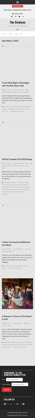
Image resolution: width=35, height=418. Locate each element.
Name (4, 379)
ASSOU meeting (18, 185)
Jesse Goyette (19, 90)
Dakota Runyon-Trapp (21, 163)
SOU (17, 109)
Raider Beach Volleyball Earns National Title (17, 10)
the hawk (12, 192)
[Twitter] (12, 16)
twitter (4, 268)
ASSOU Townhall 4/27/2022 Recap (17, 159)
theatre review (6, 347)
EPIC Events (25, 106)
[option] (17, 10)
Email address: (7, 384)
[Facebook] (23, 16)
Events (19, 92)
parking (27, 187)
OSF (21, 344)
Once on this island (26, 342)
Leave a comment (17, 111)
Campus (10, 92)
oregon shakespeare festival (10, 344)
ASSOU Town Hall (13, 187)
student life (5, 192)
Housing (22, 187)
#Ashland (7, 342)
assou (10, 185)
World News (9, 251)
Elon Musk (7, 266)
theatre (30, 344)
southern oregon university (22, 189)
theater (25, 344)
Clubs (15, 92)
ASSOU (10, 165)
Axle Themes (23, 415)
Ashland (4, 92)
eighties (19, 106)
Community (22, 165)
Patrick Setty (19, 249)
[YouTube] (19, 16)
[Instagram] (15, 16)
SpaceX (21, 266)
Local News (25, 92)
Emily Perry (18, 323)
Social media (14, 266)
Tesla (26, 266)
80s (5, 106)
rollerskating (11, 109)
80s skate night (11, 106)
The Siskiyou (17, 22)
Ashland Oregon (15, 342)
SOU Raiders (9, 189)
